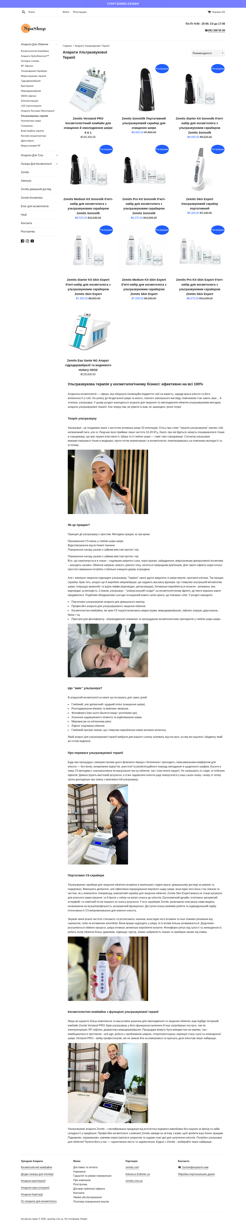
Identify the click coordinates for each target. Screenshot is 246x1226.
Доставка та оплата (85, 1167)
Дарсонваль (27, 140)
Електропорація (29, 101)
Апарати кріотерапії (33, 1180)
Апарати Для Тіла (39, 155)
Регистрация (80, 12)
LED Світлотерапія (31, 106)
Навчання (79, 1171)
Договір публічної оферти (89, 1188)
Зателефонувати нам (194, 1167)
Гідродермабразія (31, 81)
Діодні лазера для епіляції (37, 1174)
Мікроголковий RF (31, 145)
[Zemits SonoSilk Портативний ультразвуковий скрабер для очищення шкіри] (143, 89)
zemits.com (132, 1167)
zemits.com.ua (134, 1180)
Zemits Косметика (32, 197)
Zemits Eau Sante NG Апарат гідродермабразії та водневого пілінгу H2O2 (88, 365)
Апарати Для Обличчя (39, 44)
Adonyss (26, 180)
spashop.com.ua (55, 1219)
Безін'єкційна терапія (32, 131)
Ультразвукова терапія (34, 116)
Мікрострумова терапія (33, 76)
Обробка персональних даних (196, 1174)
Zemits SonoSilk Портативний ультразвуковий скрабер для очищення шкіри (144, 123)
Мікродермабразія (31, 91)
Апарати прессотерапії (35, 1187)
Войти (66, 12)
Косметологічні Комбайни (35, 51)
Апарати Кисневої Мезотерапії (37, 111)
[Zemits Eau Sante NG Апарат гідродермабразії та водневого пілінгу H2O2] (88, 331)
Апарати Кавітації (32, 1194)
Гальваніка (27, 126)
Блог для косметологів (35, 206)
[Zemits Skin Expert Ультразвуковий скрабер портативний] (199, 169)
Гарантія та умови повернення (92, 1175)
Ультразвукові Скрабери (34, 71)
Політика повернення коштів (91, 1201)
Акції (24, 214)
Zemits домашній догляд (36, 189)
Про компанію (82, 1180)
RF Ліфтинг (27, 66)
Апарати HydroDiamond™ (35, 56)
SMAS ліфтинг (28, 96)
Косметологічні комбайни (36, 1167)
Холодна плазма (30, 61)
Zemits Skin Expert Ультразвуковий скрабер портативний (199, 203)
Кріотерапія (27, 86)
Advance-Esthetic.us (138, 1174)
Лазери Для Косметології (39, 163)
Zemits (25, 172)
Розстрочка (28, 231)
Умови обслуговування (87, 1197)
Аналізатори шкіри (31, 120)
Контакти (26, 223)
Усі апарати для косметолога (39, 1201)
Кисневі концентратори (33, 136)
